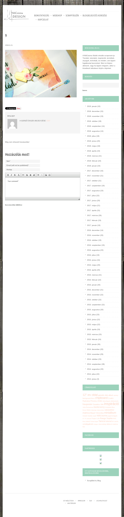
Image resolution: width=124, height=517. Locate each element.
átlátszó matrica (112, 424)
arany (116, 395)
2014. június (91, 379)
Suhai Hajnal (94, 421)
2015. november (93, 295)
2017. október (92, 181)
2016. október (92, 240)
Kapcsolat (43, 19)
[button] (8, 175)
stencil (88, 421)
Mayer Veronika (97, 413)
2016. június (91, 260)
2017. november (93, 176)
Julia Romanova (88, 407)
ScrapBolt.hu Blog (94, 481)
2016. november (93, 235)
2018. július (91, 136)
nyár (94, 416)
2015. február (92, 339)
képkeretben (100, 410)
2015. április (91, 329)
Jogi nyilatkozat (101, 501)
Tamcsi (102, 421)
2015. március (92, 334)
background (87, 398)
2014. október (92, 359)
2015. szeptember (94, 305)
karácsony (99, 407)
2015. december (93, 290)
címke (99, 401)
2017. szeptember (94, 186)
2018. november (93, 116)
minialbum (110, 412)
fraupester (87, 404)
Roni (84, 421)
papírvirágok (112, 416)
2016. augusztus (93, 250)
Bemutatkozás (41, 15)
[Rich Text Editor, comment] (42, 187)
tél (113, 421)
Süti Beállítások (68, 501)
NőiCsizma (102, 415)
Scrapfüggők (72, 15)
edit (13, 116)
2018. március (92, 156)
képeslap (93, 410)
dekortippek (106, 401)
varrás (116, 421)
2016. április (91, 270)
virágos (96, 424)
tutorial (109, 421)
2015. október (92, 300)
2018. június (91, 141)
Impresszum (81, 501)
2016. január (92, 285)
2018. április (91, 151)
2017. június (91, 200)
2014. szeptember (94, 364)
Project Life (96, 418)
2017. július (91, 196)
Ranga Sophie (106, 418)
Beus (93, 398)
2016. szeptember (94, 245)
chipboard (101, 397)
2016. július (91, 255)
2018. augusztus (93, 131)
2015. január (92, 344)
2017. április (91, 210)
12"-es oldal (90, 394)
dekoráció (114, 401)
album (110, 395)
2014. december (93, 349)
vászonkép (102, 424)
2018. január (92, 166)
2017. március (92, 215)
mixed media (87, 416)
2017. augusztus (93, 191)
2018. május (92, 146)
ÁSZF (90, 501)
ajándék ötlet (103, 395)
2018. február (92, 161)
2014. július (91, 374)
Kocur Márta (87, 410)
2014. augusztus (93, 369)
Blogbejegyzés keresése (95, 15)
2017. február (92, 220)
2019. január (92, 106)
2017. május (92, 205)
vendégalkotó (88, 424)
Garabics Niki (98, 404)
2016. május (92, 265)
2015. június (91, 319)
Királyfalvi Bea (110, 407)
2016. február (92, 280)
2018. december (93, 111)
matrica (86, 413)
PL (83, 418)
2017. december (93, 171)
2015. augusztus (93, 310)
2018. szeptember (94, 126)
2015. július (91, 315)
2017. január (92, 225)
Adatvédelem (71, 503)
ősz (84, 427)
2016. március (92, 275)
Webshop (57, 15)
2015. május (92, 324)
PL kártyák (88, 418)
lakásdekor (109, 410)
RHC (114, 418)
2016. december (93, 230)
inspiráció (111, 404)
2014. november (93, 354)
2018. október (92, 121)
